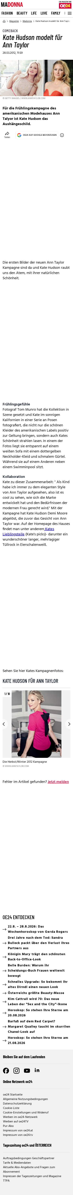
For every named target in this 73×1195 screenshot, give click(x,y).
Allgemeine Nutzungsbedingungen (25, 1099)
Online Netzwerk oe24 (17, 1081)
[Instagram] (16, 1071)
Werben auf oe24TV (15, 1121)
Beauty (22, 13)
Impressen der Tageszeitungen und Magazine (32, 1176)
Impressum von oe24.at (18, 1130)
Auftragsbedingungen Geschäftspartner (28, 1158)
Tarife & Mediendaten (17, 1162)
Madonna (27, 21)
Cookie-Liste (11, 1108)
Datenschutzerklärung (17, 1103)
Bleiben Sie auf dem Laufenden (24, 1056)
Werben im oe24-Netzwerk (20, 1117)
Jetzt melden (58, 782)
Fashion (7, 13)
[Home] (4, 21)
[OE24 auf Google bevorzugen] (62, 135)
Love (44, 13)
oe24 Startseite (12, 1094)
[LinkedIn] (37, 1071)
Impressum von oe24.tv (18, 1135)
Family (55, 13)
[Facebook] (6, 1071)
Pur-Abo (8, 1126)
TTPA (6, 1180)
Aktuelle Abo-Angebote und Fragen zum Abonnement (29, 1169)
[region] (36, 731)
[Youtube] (27, 1071)
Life (34, 13)
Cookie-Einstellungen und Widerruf (25, 1112)
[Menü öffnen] (69, 13)
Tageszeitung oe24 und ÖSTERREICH (27, 1145)
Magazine (14, 21)
